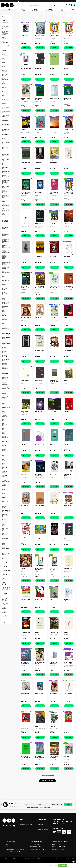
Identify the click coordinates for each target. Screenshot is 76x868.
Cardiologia (4, 96)
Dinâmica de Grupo (5, 164)
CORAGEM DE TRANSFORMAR (39, 161)
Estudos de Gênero (5, 280)
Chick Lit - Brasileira (5, 107)
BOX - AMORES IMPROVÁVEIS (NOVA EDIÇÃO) (53, 663)
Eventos (21, 826)
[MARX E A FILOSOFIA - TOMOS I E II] (40, 247)
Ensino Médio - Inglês (5, 253)
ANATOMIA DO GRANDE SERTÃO (54, 381)
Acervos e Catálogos (5, 22)
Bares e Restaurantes (5, 76)
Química (3, 524)
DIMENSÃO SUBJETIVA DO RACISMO (67, 318)
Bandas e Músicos (5, 75)
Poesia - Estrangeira (5, 498)
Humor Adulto (4, 363)
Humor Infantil (4, 364)
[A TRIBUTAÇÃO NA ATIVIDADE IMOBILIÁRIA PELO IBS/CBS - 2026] (40, 498)
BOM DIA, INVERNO (54, 98)
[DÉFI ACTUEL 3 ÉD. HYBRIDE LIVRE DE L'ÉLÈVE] (68, 654)
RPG (3, 525)
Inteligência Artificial (5, 406)
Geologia (3, 320)
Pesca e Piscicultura (5, 494)
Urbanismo (4, 608)
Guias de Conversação (6, 343)
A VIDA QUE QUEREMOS (52, 224)
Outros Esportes (5, 482)
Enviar (68, 804)
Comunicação (4, 123)
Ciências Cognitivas (5, 113)
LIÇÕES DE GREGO (54, 474)
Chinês (3, 109)
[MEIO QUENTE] (26, 529)
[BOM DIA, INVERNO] (54, 90)
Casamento (4, 103)
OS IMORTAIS (24, 255)
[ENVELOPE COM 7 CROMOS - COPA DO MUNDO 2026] (26, 59)
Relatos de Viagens (5, 542)
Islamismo (4, 410)
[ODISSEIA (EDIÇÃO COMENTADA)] (40, 122)
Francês (3, 314)
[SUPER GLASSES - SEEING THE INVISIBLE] (40, 686)
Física (3, 310)
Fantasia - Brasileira (5, 285)
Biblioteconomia (5, 79)
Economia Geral (5, 188)
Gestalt (3, 323)
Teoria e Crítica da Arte (6, 587)
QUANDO (66, 380)
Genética (3, 318)
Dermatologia (4, 143)
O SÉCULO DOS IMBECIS (38, 99)
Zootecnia (4, 619)
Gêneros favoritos (55, 804)
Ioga (3, 408)
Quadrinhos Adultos (5, 520)
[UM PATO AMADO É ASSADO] (40, 623)
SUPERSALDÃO (72, 9)
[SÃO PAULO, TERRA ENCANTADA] (40, 28)
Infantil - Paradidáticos (5, 392)
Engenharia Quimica (5, 213)
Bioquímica (4, 86)
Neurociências (4, 464)
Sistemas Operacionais (6, 569)
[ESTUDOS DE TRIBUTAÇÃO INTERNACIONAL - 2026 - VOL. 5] (68, 435)
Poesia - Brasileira (5, 497)
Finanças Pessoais (5, 306)
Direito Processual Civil (6, 176)
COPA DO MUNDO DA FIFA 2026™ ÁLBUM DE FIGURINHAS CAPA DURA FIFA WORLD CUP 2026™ (54, 569)
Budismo (3, 91)
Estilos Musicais (5, 276)
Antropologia (4, 47)
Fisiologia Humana (5, 307)
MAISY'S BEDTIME (25, 725)
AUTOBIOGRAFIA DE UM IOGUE (69, 130)
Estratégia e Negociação (6, 277)
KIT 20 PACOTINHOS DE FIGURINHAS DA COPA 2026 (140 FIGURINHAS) (68, 36)
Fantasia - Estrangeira (5, 287)
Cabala (3, 92)
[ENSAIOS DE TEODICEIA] (54, 59)
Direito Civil (4, 168)
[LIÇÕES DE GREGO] (54, 466)
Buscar (27, 5)
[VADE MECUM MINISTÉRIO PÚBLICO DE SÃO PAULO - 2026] (40, 592)
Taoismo (3, 578)
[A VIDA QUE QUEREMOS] (54, 216)
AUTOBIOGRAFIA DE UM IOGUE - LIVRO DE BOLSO (26, 318)
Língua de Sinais (4, 428)
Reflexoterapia (4, 534)
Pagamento (40, 824)
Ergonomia (4, 268)
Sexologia (3, 567)
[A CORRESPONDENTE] (54, 498)
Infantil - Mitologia (5, 387)
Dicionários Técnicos (5, 160)
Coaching (3, 116)
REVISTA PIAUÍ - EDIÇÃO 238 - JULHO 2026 (26, 412)
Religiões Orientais (5, 545)
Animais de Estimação (5, 45)
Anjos (3, 46)
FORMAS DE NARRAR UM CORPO (54, 193)
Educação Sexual (5, 198)
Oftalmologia (4, 475)
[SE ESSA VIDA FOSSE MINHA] (26, 90)
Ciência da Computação (6, 111)
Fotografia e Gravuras (5, 312)
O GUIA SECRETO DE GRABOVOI (40, 412)
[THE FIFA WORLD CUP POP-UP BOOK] (26, 686)
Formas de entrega (42, 821)
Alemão (3, 41)
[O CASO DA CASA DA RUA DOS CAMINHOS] (40, 216)
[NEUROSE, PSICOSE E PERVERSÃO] (40, 59)
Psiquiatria (4, 516)
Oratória (3, 476)
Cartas (3, 100)
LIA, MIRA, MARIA (25, 380)
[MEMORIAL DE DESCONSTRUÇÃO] (40, 435)
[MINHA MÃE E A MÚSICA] (68, 466)
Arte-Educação (4, 57)
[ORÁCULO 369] (40, 184)
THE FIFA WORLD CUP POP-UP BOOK (25, 694)
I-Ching (3, 365)
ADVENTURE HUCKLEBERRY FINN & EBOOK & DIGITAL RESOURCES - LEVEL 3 (40, 757)
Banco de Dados (5, 74)
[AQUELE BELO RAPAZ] (40, 717)
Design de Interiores (5, 154)
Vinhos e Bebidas (5, 613)
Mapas (3, 434)
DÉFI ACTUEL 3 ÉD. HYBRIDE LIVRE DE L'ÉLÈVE (68, 663)
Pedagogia (4, 492)
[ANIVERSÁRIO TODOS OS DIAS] (26, 654)
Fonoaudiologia (4, 311)
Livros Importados (35, 10)
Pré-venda (61, 10)
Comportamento (5, 120)
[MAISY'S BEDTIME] (26, 717)
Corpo (3, 131)
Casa (3, 102)
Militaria (3, 455)
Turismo (3, 605)
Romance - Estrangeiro (6, 549)
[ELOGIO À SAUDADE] (26, 216)
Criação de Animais (5, 134)
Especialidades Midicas (6, 272)
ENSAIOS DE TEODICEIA (52, 67)
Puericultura (4, 519)
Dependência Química (6, 142)
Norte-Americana (5, 467)
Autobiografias (4, 70)
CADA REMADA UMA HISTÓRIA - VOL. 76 (69, 287)
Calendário (4, 95)
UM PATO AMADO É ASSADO (40, 631)
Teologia (3, 582)
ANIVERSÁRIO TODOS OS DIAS (25, 663)
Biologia (3, 83)
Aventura (3, 72)
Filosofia (3, 299)
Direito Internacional (5, 173)
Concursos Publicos (5, 124)
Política (3, 502)
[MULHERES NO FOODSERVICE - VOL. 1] (68, 498)
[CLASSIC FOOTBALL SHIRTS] (26, 592)
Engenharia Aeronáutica (6, 204)
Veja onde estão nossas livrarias (26, 824)
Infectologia (4, 403)
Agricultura (4, 38)
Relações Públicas (5, 538)
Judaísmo (4, 415)
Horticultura (4, 361)
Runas (3, 558)
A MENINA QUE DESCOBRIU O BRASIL (38, 318)
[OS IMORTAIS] (26, 247)
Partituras (4, 489)
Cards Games (4, 98)
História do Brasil (5, 360)
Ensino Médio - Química (6, 262)
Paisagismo (4, 486)
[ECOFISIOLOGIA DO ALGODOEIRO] (54, 748)
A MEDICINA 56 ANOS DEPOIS (38, 475)
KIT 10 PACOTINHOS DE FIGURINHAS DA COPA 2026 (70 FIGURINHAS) (68, 193)
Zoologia (3, 617)
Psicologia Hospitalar (5, 511)
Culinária (3, 138)
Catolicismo (4, 104)
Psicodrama (4, 507)
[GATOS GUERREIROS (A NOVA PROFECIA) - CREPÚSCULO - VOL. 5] (26, 184)
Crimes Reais (4, 135)
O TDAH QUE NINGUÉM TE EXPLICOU (53, 318)
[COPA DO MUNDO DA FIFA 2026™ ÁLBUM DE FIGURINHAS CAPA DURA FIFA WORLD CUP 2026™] (54, 560)
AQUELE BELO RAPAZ (38, 725)
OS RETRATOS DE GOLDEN (68, 631)
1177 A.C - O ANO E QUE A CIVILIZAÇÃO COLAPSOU (40, 287)
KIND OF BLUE (53, 411)
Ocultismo (4, 472)
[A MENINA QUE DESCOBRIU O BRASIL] (40, 310)
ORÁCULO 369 (38, 192)
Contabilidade (4, 125)
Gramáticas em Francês (6, 332)
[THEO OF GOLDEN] (68, 686)
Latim (3, 419)
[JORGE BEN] (26, 560)
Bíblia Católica (4, 87)
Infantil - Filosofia (5, 376)
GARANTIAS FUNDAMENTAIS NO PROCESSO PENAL (25, 161)
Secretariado (4, 562)
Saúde (3, 561)
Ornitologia (4, 480)
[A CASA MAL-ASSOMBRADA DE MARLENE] (54, 623)
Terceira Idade (4, 593)
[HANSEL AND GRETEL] (68, 717)
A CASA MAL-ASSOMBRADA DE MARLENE (54, 631)
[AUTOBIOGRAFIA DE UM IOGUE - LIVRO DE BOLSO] (26, 310)
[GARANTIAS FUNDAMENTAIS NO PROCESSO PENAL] (26, 153)
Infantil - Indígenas (5, 384)
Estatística (4, 275)
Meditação (4, 445)
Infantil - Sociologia (5, 396)
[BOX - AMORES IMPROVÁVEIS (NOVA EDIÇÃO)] (54, 654)
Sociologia (4, 571)
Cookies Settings (53, 865)
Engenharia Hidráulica (5, 210)
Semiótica (4, 563)
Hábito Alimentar (5, 348)
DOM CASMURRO (68, 568)
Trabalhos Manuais (5, 603)
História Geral (4, 355)
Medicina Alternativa (5, 442)
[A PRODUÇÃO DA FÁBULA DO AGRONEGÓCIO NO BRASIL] (68, 216)
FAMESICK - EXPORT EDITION (40, 663)
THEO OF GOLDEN (68, 693)
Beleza (3, 78)
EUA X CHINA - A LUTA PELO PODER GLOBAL (25, 631)
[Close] (74, 865)
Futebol (3, 316)
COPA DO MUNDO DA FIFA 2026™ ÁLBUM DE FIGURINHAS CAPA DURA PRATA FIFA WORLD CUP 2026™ (39, 569)
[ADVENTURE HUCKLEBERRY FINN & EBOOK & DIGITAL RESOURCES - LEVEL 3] (40, 748)
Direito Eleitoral (4, 172)
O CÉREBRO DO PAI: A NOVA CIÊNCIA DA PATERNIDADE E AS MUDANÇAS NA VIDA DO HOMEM (40, 349)
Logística (3, 429)
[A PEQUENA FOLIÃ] (54, 341)
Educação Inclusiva (5, 195)
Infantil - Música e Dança (6, 388)
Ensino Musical (4, 265)
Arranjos (3, 54)
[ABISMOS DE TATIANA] (68, 59)
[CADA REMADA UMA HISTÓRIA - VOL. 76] (68, 278)
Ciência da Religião (5, 112)
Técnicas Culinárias (5, 600)
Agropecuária (4, 39)
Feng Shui (4, 292)
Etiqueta (3, 281)
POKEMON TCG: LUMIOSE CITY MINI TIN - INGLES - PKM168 (25, 506)
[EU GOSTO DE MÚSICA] (54, 529)
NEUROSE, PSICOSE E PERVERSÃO (40, 67)
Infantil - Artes (4, 372)
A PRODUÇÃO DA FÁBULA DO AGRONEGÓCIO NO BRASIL (68, 224)
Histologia (4, 351)
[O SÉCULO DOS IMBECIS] (40, 90)
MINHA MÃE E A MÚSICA (67, 475)
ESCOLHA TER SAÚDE (67, 600)
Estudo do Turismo (5, 279)
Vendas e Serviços (5, 609)
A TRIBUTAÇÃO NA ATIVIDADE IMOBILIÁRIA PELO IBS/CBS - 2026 (39, 506)
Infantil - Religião (5, 394)
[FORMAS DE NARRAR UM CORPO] (54, 184)
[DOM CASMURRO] (68, 560)
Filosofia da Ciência (5, 302)
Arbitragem (4, 50)
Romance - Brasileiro (5, 548)
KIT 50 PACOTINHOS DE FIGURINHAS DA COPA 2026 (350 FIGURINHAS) (54, 36)
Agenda (3, 37)
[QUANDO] (68, 372)
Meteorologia (4, 446)
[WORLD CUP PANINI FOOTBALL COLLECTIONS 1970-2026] (68, 90)
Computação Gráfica (5, 121)
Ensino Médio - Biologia (6, 243)
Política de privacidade (43, 829)
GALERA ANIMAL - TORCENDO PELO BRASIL (39, 537)
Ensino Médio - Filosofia (6, 247)
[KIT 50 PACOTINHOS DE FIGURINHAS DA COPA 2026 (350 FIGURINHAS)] (54, 28)
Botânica (3, 90)
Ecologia (3, 187)
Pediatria (3, 493)
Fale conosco (8, 844)
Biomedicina (4, 84)
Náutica (3, 463)
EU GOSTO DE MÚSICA (53, 537)
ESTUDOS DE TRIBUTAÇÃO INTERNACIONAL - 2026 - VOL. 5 (68, 443)
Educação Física (4, 192)
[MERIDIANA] (68, 748)
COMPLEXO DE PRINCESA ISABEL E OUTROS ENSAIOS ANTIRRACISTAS (54, 694)
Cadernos (4, 94)
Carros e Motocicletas (5, 99)
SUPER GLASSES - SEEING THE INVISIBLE (39, 694)
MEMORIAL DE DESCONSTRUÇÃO (39, 443)
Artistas (3, 62)
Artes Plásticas (4, 59)
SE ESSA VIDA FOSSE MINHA (25, 99)
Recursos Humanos (5, 530)
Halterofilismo (4, 346)
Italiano (3, 411)
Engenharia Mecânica (5, 211)
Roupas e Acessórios (5, 557)
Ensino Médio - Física (5, 248)
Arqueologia (4, 51)
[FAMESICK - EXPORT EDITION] (40, 654)
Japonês (3, 412)
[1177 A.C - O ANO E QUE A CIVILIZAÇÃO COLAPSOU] (40, 278)
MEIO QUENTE (24, 537)
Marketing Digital (5, 437)
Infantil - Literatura (5, 385)
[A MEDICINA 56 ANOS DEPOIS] (40, 466)
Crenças (3, 133)
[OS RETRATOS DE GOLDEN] (68, 623)
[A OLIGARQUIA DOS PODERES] (68, 529)
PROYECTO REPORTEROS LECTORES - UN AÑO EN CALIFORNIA (54, 725)
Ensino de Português (5, 267)
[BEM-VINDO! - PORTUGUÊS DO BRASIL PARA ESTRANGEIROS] (26, 278)
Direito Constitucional (5, 171)
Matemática (4, 440)
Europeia (3, 283)
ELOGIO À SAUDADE (25, 223)
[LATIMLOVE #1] (26, 28)
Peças (3, 490)
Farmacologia (4, 288)
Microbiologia (4, 451)
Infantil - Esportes (5, 374)
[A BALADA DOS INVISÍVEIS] (54, 435)
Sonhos (3, 575)
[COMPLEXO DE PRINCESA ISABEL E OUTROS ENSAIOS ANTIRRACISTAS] (54, 686)
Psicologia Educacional (6, 510)
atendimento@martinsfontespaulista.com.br (14, 849)
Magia (3, 432)
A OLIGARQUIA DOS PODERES (68, 537)
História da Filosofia (5, 359)
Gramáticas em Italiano (6, 336)
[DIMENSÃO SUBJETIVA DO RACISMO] (68, 310)
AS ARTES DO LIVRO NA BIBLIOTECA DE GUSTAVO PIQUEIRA (54, 287)
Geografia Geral (4, 319)
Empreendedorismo (5, 200)
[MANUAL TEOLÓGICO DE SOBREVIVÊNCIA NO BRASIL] (26, 122)
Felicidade (4, 289)
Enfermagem (4, 202)
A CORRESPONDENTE (54, 506)
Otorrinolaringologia (5, 481)
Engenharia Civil (5, 206)
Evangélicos (4, 284)
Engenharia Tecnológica (6, 214)
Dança (3, 141)
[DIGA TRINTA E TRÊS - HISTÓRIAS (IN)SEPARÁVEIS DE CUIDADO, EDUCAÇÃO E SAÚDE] (68, 247)
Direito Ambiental (5, 167)
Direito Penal (4, 175)
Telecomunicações (5, 580)
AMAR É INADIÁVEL (68, 160)
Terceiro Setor (4, 594)
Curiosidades (4, 139)
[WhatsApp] (73, 862)
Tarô (3, 579)
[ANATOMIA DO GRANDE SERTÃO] (54, 372)
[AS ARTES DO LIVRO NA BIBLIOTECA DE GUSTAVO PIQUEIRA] (54, 278)
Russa (3, 559)
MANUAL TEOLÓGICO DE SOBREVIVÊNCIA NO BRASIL (26, 130)
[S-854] (26, 341)
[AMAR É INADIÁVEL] (68, 153)
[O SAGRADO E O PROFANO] (26, 435)
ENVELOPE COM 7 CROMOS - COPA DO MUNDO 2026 (26, 67)
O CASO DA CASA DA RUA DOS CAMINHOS (40, 224)
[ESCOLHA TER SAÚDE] (68, 592)
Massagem (4, 438)
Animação (4, 43)
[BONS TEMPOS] (26, 466)
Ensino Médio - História (6, 252)
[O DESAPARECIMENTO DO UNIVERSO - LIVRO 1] (54, 122)
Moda (3, 459)
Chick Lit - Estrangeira (5, 108)
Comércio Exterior (5, 119)
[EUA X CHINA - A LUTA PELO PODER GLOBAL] (26, 623)
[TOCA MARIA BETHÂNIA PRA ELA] (68, 404)
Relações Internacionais (6, 537)
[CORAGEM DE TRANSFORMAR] (40, 153)
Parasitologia (4, 488)
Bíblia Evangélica (5, 88)
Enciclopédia (4, 201)
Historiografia (4, 352)
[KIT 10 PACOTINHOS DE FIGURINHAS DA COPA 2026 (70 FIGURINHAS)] (68, 184)
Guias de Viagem (5, 344)
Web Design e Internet (6, 615)
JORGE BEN (23, 568)
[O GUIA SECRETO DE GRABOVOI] (40, 404)
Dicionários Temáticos (6, 159)
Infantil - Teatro (4, 397)
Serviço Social (4, 565)
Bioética (3, 80)
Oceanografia (4, 471)
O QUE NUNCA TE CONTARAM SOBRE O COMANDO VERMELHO (68, 349)
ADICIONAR (26, 47)
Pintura (3, 496)
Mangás (3, 433)
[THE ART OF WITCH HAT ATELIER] (54, 247)
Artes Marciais (4, 58)
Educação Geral (4, 193)
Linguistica (4, 425)
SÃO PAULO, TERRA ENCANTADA (39, 36)
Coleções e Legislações (6, 117)
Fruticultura (4, 315)
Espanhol (3, 271)
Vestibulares (4, 611)
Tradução (3, 604)
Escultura (3, 269)
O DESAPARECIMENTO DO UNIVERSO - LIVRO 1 (54, 130)
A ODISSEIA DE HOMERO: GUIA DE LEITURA (25, 757)
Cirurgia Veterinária (5, 115)
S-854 (22, 349)
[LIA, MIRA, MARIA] (26, 372)
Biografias (4, 82)
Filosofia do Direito (5, 303)
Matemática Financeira (6, 441)
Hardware (4, 347)
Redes (3, 533)
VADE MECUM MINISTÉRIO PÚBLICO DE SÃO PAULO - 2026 (39, 600)
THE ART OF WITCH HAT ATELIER (54, 255)
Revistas (3, 547)
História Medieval (5, 356)
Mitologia (3, 458)
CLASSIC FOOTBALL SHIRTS (25, 600)
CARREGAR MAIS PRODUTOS (47, 780)
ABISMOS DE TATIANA (67, 67)
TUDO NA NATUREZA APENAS (54, 600)
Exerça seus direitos (42, 831)
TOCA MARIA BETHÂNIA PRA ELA (68, 412)
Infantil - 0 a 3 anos (5, 368)
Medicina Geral (4, 444)
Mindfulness (4, 456)
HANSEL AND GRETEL (69, 725)
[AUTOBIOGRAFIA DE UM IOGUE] (68, 122)
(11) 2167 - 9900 (35, 844)
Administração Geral (5, 26)
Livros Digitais (23, 10)
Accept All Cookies (62, 865)
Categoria (6, 622)
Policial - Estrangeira (5, 501)
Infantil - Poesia (4, 393)
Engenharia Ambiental (5, 205)
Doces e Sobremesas (5, 186)
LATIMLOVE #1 (24, 35)
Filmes (3, 298)
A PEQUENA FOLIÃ (54, 349)
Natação (3, 460)
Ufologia (3, 607)
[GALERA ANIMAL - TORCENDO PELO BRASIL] (40, 529)
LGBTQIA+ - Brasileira (5, 416)
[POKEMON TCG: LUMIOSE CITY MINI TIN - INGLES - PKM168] (26, 498)
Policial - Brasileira (5, 500)
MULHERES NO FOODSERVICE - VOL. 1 (69, 506)
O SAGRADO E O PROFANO (25, 443)
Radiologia (4, 526)
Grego (3, 342)
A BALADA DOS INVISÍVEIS (53, 443)
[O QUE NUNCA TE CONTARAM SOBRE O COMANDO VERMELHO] (68, 341)
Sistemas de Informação (6, 570)
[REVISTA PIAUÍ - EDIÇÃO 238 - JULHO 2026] (26, 404)
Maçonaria (4, 430)
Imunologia (4, 367)
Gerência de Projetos (5, 322)
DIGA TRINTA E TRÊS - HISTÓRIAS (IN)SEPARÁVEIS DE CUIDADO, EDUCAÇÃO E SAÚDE (68, 255)
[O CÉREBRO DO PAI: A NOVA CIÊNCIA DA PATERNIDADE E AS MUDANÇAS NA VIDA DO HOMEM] (40, 341)
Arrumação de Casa (5, 55)
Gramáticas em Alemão (6, 328)
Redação (3, 531)
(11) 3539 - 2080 (56, 844)
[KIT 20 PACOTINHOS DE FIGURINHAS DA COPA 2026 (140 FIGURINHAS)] (68, 28)
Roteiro (3, 555)
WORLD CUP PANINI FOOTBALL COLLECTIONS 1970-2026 (68, 99)
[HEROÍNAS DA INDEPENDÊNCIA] (54, 153)
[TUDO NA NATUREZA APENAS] (54, 592)
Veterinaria (4, 612)
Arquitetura (4, 53)
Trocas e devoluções (42, 826)
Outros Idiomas (4, 484)
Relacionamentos (5, 535)
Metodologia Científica (6, 448)
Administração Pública (6, 29)
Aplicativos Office (5, 49)
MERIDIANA (66, 756)
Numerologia (4, 468)
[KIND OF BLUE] (54, 404)
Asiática (3, 63)
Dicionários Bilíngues (5, 155)
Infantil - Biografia (5, 373)
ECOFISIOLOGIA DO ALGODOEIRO (54, 757)
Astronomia (4, 66)
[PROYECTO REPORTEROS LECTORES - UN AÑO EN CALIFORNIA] (54, 717)
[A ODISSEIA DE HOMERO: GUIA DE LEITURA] (26, 748)
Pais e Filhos (4, 485)
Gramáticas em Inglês (5, 334)
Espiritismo (4, 273)
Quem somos (22, 821)
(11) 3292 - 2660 (10, 846)
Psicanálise (4, 506)
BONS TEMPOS (24, 474)
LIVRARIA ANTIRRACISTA (49, 10)
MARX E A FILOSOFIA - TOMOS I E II (40, 255)
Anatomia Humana (5, 42)
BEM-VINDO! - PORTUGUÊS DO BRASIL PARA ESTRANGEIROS (25, 287)
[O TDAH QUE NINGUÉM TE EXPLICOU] (54, 310)
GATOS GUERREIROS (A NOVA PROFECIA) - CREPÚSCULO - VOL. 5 (26, 193)
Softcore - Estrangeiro (5, 574)
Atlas (3, 67)
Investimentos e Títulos (6, 407)
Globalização (4, 327)
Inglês (3, 404)
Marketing (4, 436)
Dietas (3, 163)
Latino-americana (5, 420)
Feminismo (4, 291)
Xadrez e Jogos (4, 616)
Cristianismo (4, 137)
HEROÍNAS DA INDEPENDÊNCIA (53, 161)
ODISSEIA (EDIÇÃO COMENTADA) (39, 130)
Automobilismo (4, 71)
